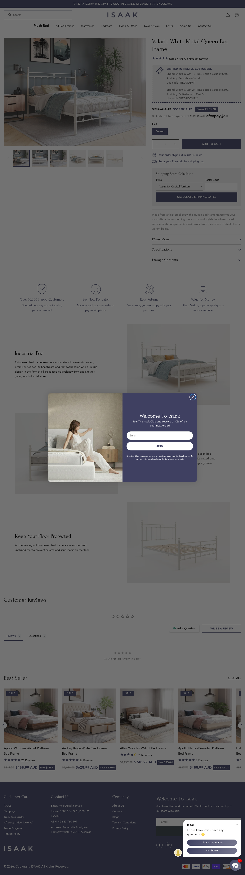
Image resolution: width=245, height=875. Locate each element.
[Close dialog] (193, 397)
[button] (235, 865)
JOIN (160, 446)
